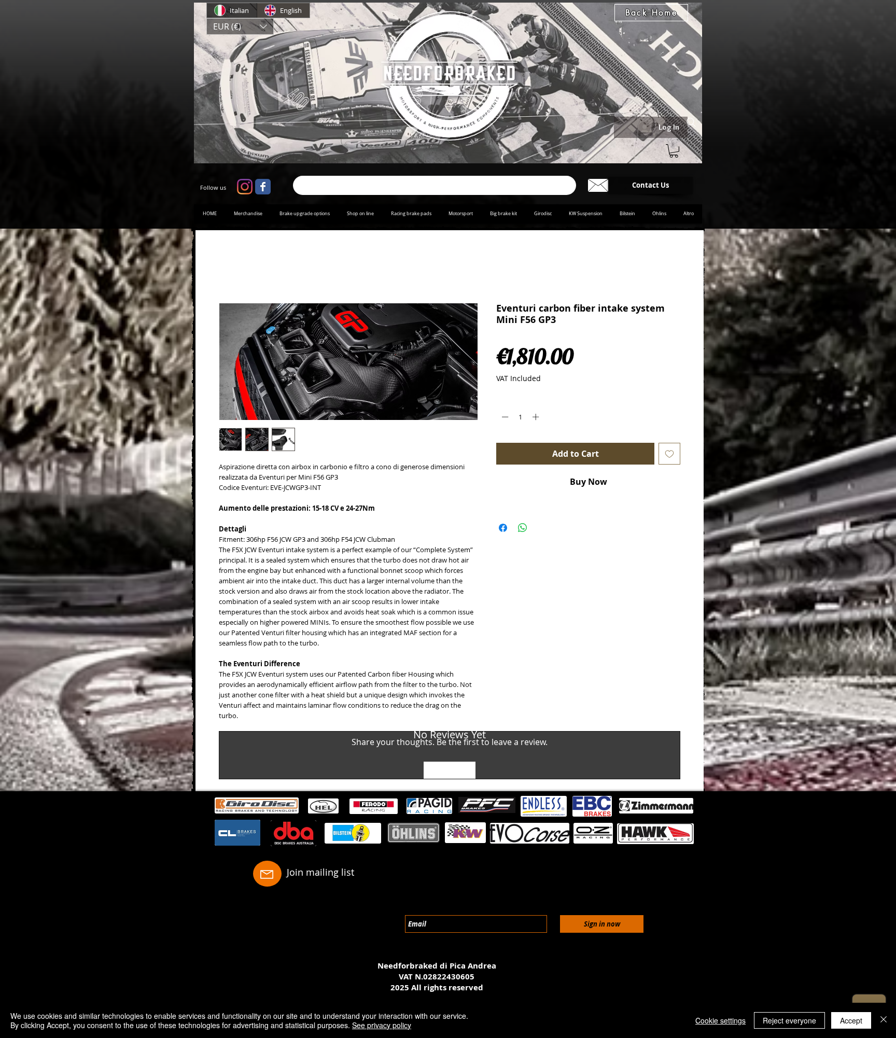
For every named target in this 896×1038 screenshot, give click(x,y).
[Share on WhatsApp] (522, 530)
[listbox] (240, 26)
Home (231, 267)
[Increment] (536, 419)
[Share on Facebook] (503, 530)
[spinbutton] (520, 419)
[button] (240, 26)
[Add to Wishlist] (669, 456)
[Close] (883, 1020)
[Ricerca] (434, 185)
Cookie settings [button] (720, 1020)
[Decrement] (504, 419)
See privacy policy (381, 1025)
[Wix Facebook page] (263, 186)
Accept (851, 1020)
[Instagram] (245, 186)
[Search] (691, 122)
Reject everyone (789, 1020)
